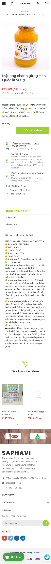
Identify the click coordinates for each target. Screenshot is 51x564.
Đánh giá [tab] (11, 218)
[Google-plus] (4, 538)
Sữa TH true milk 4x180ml (10, 413)
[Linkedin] (22, 538)
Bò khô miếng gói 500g (37, 413)
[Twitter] (10, 538)
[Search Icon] (12, 3)
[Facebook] (16, 538)
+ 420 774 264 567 (14, 488)
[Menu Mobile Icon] (4, 3)
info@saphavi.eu (13, 483)
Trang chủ (23, 11)
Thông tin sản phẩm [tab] (17, 211)
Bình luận (11, 224)
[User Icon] (38, 3)
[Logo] (25, 3)
